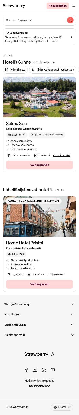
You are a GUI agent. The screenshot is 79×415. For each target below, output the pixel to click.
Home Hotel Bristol (24, 243)
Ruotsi (8, 55)
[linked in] (44, 370)
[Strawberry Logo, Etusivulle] (14, 6)
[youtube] (53, 370)
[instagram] (35, 370)
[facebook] (26, 370)
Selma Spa (16, 124)
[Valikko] (74, 5)
